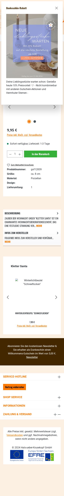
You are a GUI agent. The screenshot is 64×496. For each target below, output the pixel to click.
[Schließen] (56, 8)
